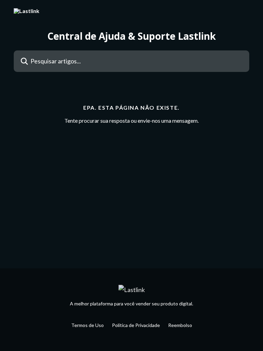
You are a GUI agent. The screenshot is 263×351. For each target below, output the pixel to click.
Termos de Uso (87, 325)
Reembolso (180, 325)
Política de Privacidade (136, 325)
